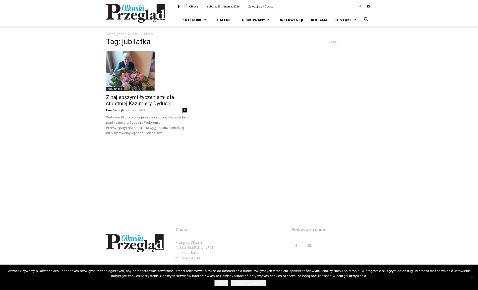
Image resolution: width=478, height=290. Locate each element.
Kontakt (343, 19)
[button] (366, 20)
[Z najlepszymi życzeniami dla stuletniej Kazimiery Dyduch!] (146, 71)
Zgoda (221, 283)
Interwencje (291, 19)
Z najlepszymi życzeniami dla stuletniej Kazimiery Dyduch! (140, 100)
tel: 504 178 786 (188, 258)
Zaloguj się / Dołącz (261, 6)
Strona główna (116, 34)
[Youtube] (368, 6)
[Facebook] (360, 6)
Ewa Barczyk (115, 110)
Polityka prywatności (248, 283)
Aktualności (115, 89)
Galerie (223, 19)
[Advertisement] (331, 119)
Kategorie (192, 19)
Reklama (319, 19)
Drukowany (253, 19)
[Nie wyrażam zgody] (471, 277)
